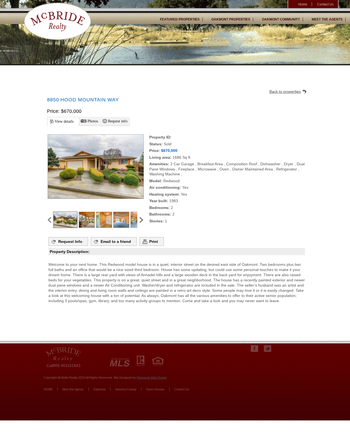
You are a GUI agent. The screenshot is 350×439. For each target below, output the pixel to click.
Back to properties (285, 91)
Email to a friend (116, 241)
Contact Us (325, 4)
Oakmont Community (281, 19)
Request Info (70, 241)
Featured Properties (180, 19)
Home (302, 4)
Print (153, 241)
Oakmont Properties (230, 19)
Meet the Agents (327, 19)
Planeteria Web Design (152, 377)
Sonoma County (125, 389)
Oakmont (99, 389)
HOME (48, 389)
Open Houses (155, 389)
